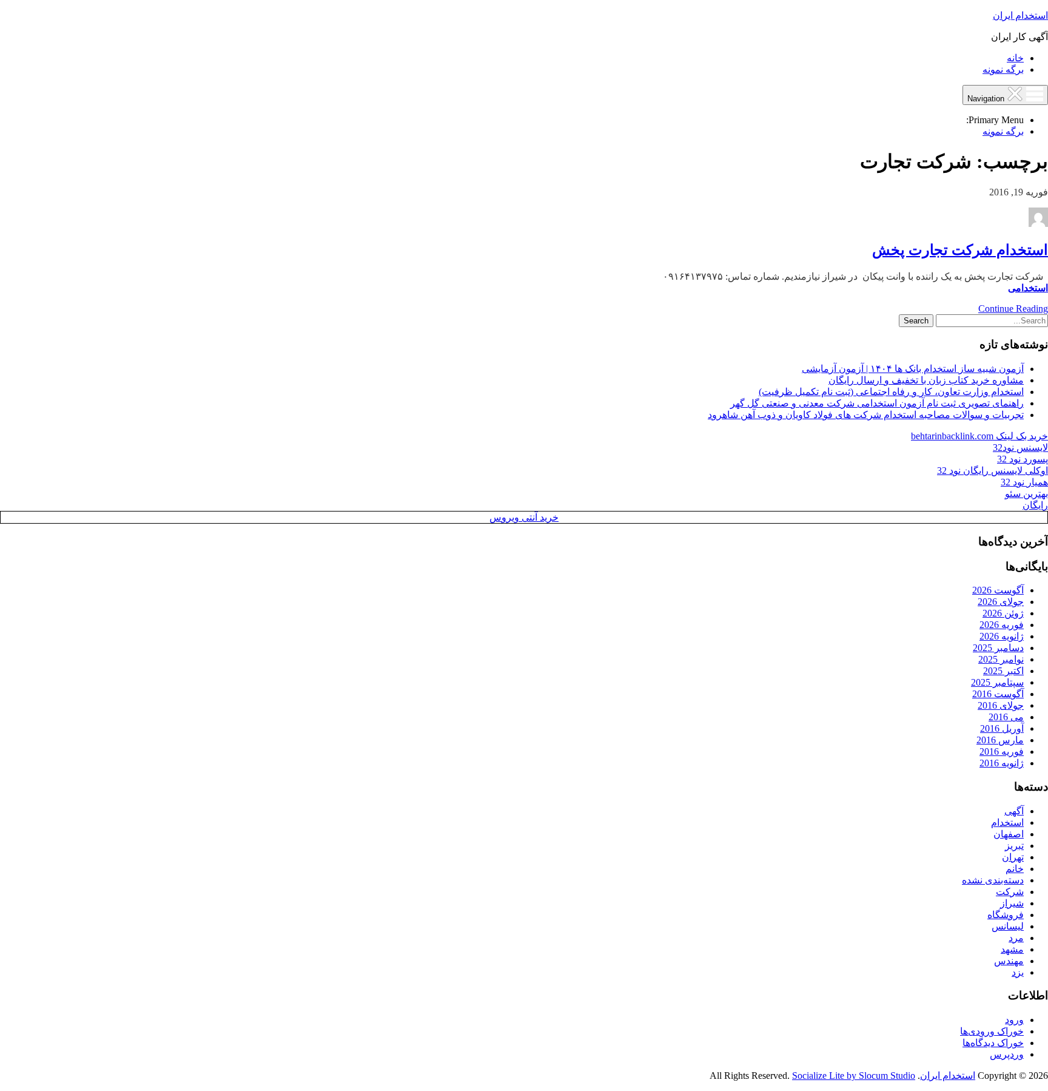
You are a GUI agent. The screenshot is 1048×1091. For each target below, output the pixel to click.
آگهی (1014, 811)
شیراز (1012, 903)
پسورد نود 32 (1022, 459)
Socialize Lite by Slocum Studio (853, 1075)
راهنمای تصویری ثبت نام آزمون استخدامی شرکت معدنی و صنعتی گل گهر (877, 403)
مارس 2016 (1000, 740)
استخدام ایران (1020, 15)
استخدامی (1028, 288)
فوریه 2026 (1001, 625)
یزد (1018, 972)
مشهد (1012, 949)
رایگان (1035, 505)
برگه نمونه (1003, 69)
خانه (1015, 58)
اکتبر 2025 (1003, 671)
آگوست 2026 (998, 590)
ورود (1014, 1020)
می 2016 (1006, 717)
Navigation (987, 98)
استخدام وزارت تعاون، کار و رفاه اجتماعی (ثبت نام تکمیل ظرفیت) (891, 392)
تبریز (1014, 845)
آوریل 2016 (1002, 728)
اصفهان (1008, 834)
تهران (1013, 857)
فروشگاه (1005, 915)
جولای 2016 (1001, 705)
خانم (1015, 868)
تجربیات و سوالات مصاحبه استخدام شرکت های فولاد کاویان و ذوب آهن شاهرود (866, 415)
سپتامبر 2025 (997, 682)
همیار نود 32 (1024, 482)
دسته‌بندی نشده (993, 880)
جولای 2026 (1001, 601)
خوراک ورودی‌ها (992, 1031)
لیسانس (1008, 926)
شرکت (1010, 892)
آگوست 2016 (998, 694)
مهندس (1009, 961)
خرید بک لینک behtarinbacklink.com (979, 436)
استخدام (1007, 822)
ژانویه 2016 (1001, 763)
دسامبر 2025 (998, 648)
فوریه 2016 (1001, 751)
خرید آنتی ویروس (524, 517)
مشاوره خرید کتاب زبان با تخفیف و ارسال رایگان (926, 380)
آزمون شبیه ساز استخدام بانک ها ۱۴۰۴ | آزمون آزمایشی (913, 368)
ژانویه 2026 (1001, 636)
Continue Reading (1013, 308)
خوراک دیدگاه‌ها (993, 1043)
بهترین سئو (1026, 493)
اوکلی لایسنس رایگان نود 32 (992, 470)
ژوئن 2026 (1003, 613)
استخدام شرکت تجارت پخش (960, 250)
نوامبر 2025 (1001, 659)
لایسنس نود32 (1020, 447)
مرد (1016, 938)
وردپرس (1007, 1054)
